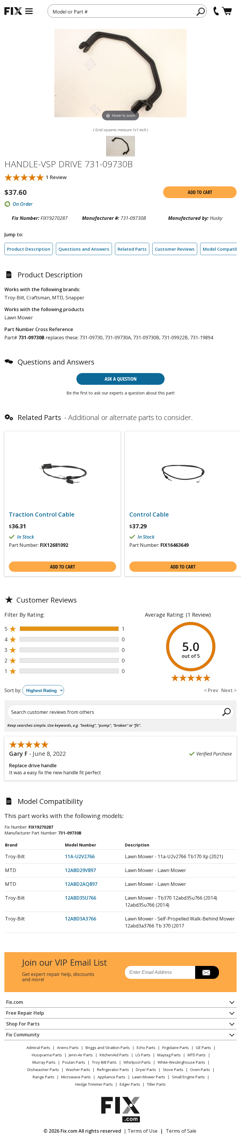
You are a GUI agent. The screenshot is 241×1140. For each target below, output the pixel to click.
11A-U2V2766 (80, 856)
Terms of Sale (181, 1131)
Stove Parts (173, 1069)
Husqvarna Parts (47, 1055)
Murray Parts (44, 1062)
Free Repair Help (25, 1013)
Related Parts (132, 249)
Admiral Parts (38, 1047)
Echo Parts (146, 1047)
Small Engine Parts (188, 1077)
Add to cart (200, 192)
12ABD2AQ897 (81, 884)
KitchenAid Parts (114, 1055)
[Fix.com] (13, 11)
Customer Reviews (175, 249)
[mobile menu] (29, 11)
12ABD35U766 (80, 898)
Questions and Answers (83, 249)
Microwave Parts (76, 1077)
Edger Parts (130, 1084)
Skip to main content (120, 3)
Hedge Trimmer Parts (94, 1084)
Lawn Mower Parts (148, 1077)
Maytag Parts (169, 1055)
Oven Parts (200, 1069)
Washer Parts (78, 1069)
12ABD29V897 (80, 870)
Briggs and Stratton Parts (108, 1047)
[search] (201, 11)
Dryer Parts (146, 1069)
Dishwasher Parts (43, 1069)
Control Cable (149, 514)
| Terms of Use (141, 1131)
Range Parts (43, 1077)
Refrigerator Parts (113, 1069)
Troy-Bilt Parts (104, 1062)
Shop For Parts (23, 1024)
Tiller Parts (156, 1084)
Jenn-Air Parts (81, 1055)
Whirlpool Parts (137, 1062)
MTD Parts (197, 1055)
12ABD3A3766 (80, 918)
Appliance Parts (111, 1077)
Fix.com (14, 1002)
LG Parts (142, 1055)
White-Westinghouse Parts (181, 1062)
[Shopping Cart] (227, 11)
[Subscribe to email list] (207, 972)
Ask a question (121, 378)
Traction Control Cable (41, 514)
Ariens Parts (68, 1047)
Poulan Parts (73, 1062)
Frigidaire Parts (175, 1047)
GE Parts (203, 1047)
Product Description (28, 249)
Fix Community (23, 1034)
